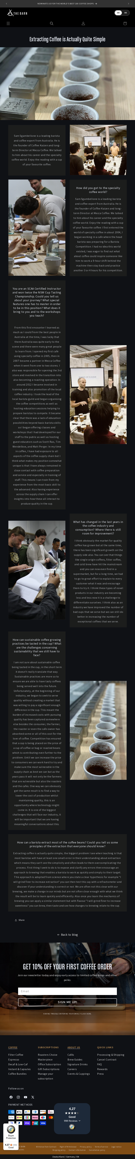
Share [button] (22, 919)
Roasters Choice (47, 1055)
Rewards (102, 1069)
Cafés (71, 1055)
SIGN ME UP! (67, 1002)
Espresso (13, 1059)
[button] (51, 23)
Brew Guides (75, 1059)
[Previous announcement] (6, 3)
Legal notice (116, 1147)
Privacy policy (86, 1147)
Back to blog (69, 934)
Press (100, 1074)
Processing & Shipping (110, 1055)
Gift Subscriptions (49, 1069)
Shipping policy (59, 1150)
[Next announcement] (128, 3)
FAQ (99, 1064)
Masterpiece (45, 1059)
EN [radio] (118, 13)
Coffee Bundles (17, 1074)
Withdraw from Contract (46, 1147)
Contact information (77, 1150)
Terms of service (101, 1147)
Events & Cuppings (79, 1074)
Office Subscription (49, 1064)
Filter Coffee (15, 1055)
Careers (72, 1069)
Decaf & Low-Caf (18, 1064)
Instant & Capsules (19, 1069)
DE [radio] (125, 13)
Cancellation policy (97, 1150)
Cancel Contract (107, 1059)
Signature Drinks (78, 1064)
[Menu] (17, 1125)
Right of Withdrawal (68, 1147)
